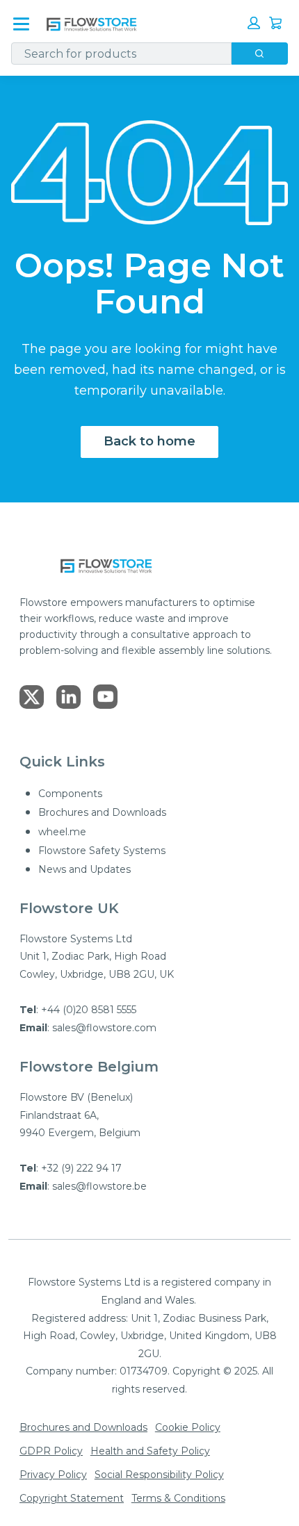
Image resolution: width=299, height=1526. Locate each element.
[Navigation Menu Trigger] (21, 24)
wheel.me (62, 832)
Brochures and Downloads (102, 812)
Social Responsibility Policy (159, 1474)
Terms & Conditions (178, 1498)
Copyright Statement (71, 1498)
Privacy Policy (53, 1474)
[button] (253, 23)
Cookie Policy (187, 1427)
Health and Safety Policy (150, 1451)
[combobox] (116, 53)
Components (70, 793)
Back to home (149, 441)
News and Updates (84, 869)
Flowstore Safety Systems (101, 850)
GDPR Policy (51, 1451)
